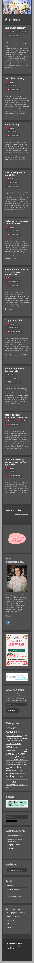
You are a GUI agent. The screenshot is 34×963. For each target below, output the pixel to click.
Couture (9, 751)
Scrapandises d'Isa (14, 943)
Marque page (16, 764)
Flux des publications (14, 889)
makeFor (8, 764)
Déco (22, 760)
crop (13, 751)
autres (24, 735)
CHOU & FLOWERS (13, 917)
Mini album (16, 767)
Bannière (8, 738)
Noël (20, 773)
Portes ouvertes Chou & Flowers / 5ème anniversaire (16, 272)
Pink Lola (11, 31)
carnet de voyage (16, 740)
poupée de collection (16, 779)
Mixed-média (11, 770)
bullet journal (20, 738)
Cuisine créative (19, 751)
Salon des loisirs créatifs (15, 835)
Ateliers (18, 735)
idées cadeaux (22, 762)
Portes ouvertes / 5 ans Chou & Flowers (16, 222)
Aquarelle (12, 731)
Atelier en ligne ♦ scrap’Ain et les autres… (17, 416)
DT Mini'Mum (16, 760)
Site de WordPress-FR (14, 896)
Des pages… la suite (13, 845)
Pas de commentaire (14, 331)
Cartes (9, 743)
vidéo (21, 784)
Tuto (14, 781)
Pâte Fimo (25, 779)
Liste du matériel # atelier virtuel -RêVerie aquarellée (16, 462)
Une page (10, 848)
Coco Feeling (18, 747)
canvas (8, 740)
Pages (13, 776)
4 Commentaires (13, 285)
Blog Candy (13, 738)
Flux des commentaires (14, 893)
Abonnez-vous (13, 710)
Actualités (11, 728)
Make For (10, 927)
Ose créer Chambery (15, 78)
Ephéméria (10, 920)
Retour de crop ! (12, 124)
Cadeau (25, 738)
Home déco (14, 762)
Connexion (10, 886)
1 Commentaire (13, 425)
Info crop (10, 852)
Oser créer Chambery (15, 27)
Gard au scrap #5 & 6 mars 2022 (15, 173)
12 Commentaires (14, 382)
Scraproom (9, 782)
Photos (20, 776)
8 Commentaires (13, 135)
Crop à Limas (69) (13, 320)
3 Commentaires (13, 35)
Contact (8, 616)
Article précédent (14, 510)
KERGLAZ (10, 924)
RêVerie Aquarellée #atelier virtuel (14, 369)
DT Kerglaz (19, 757)
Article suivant (21, 515)
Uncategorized (12, 784)
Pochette (8, 779)
